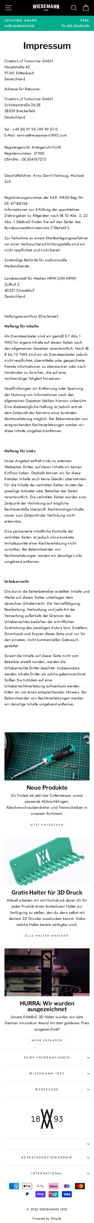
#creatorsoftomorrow (47, 1157)
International (47, 1173)
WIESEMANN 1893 (47, 1073)
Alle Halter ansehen (47, 936)
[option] (47, 23)
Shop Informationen (47, 1057)
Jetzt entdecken (47, 825)
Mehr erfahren (47, 1040)
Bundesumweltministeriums (27, 227)
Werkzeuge (47, 1089)
